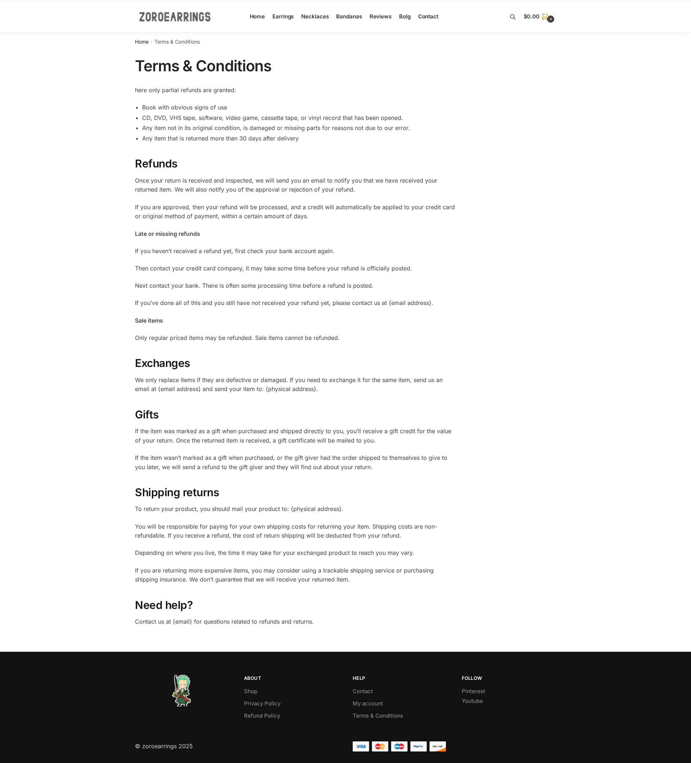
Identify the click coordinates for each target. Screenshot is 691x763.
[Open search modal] (517, 16)
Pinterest (473, 691)
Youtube (472, 700)
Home (142, 42)
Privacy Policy (262, 703)
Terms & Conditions (378, 715)
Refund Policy (262, 715)
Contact (363, 691)
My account (368, 703)
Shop (250, 691)
